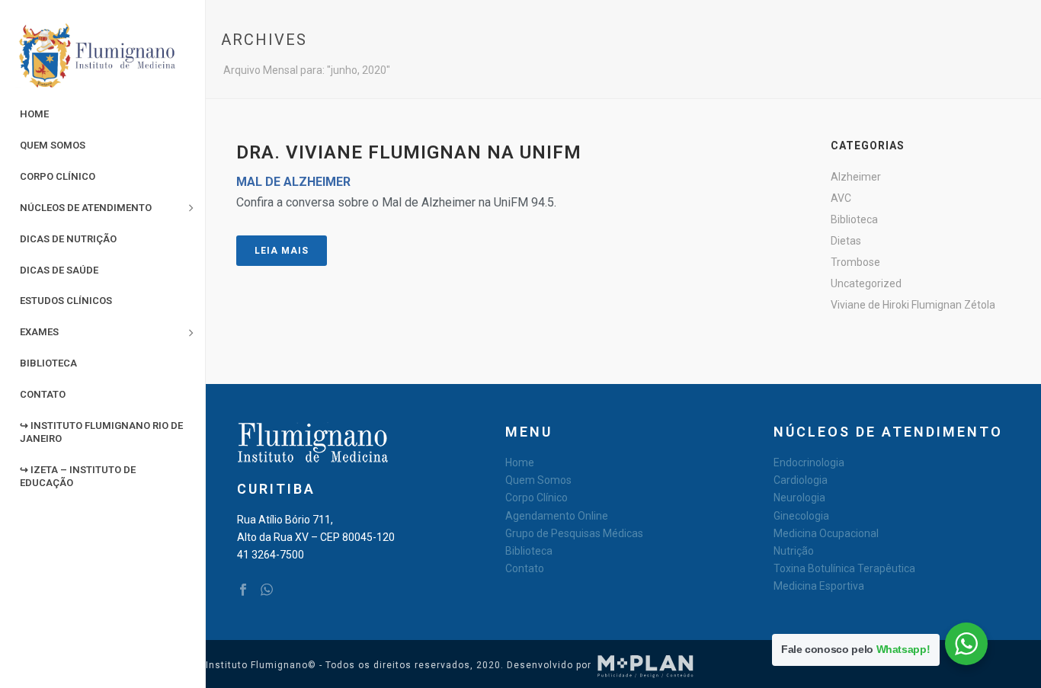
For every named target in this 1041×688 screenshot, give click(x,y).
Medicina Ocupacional (826, 533)
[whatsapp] (267, 590)
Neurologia (799, 497)
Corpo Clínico (536, 497)
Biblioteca (854, 219)
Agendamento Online (556, 516)
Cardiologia (801, 480)
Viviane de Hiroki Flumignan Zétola (913, 305)
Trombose (855, 262)
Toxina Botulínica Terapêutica (844, 568)
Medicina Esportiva (819, 586)
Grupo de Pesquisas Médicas (574, 533)
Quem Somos (538, 480)
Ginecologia (801, 516)
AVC (841, 198)
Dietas (846, 241)
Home (519, 462)
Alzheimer (856, 177)
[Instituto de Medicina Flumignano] (102, 57)
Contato (524, 568)
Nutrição (794, 551)
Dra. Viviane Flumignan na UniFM (408, 152)
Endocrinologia (809, 462)
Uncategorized (866, 283)
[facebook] (243, 590)
